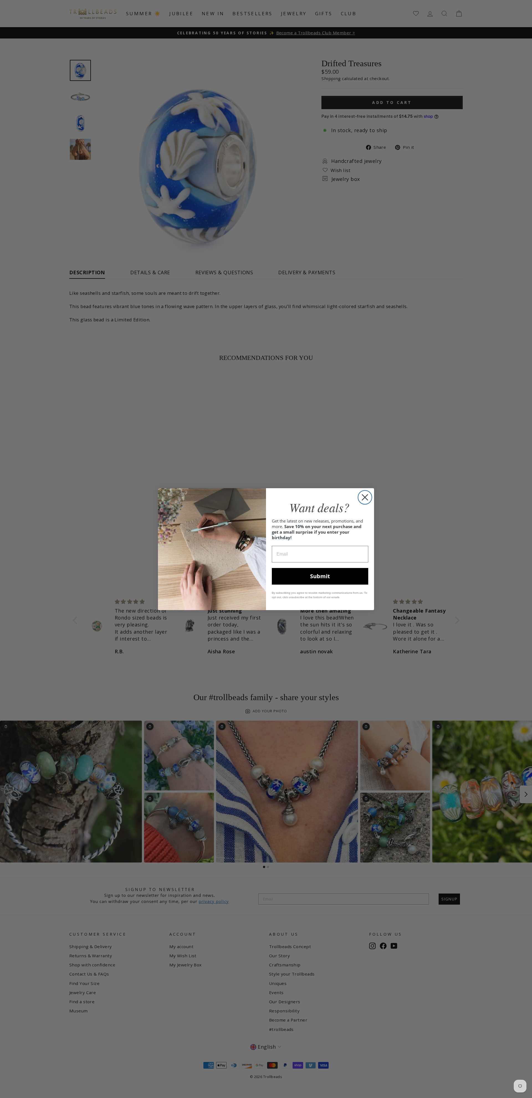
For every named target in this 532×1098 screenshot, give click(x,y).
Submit (320, 576)
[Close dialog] (365, 497)
